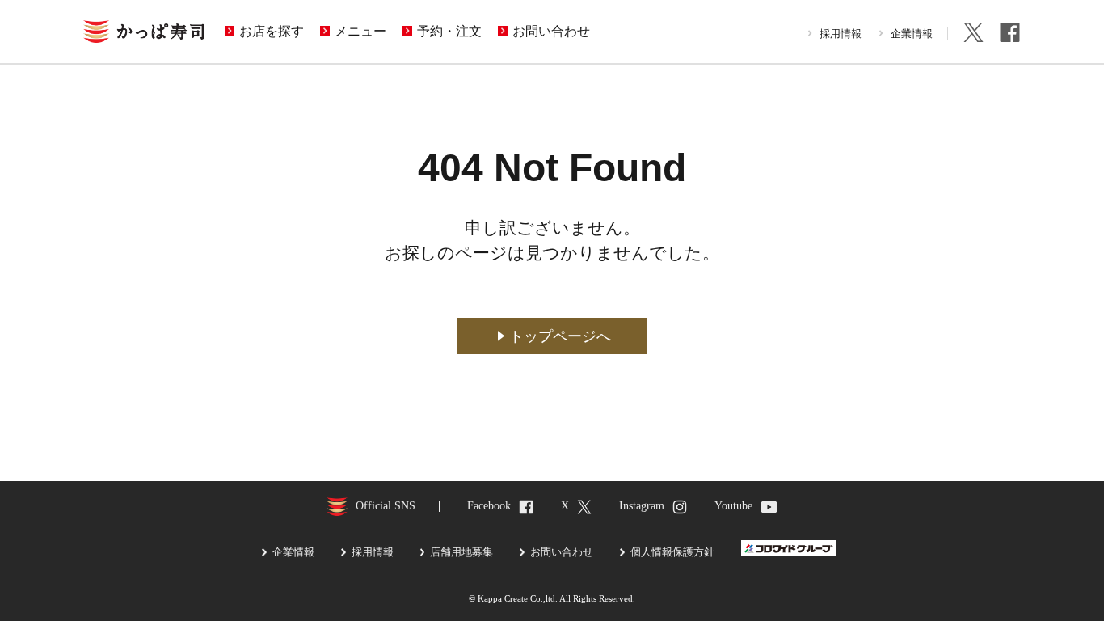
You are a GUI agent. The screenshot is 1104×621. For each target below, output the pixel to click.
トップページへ (560, 336)
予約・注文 (449, 31)
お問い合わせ (551, 31)
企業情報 (912, 33)
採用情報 (841, 33)
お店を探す (271, 31)
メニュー (360, 31)
